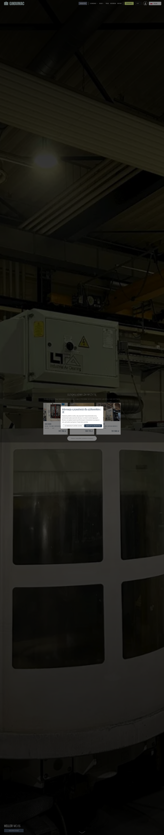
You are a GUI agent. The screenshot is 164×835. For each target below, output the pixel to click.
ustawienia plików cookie (73, 426)
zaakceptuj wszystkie (93, 426)
